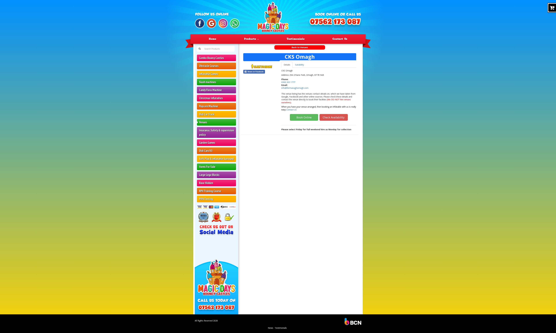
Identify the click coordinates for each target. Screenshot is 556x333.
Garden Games (207, 143)
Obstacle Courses (208, 66)
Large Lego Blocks (209, 175)
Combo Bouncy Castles (211, 58)
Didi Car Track (206, 114)
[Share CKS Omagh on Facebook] (261, 72)
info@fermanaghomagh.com (294, 88)
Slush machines (207, 82)
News (270, 327)
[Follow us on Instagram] (223, 23)
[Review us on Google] (211, 23)
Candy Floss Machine (210, 90)
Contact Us (339, 39)
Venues (203, 122)
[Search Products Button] (200, 49)
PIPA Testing (206, 199)
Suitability (299, 64)
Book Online (304, 117)
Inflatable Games (208, 74)
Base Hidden (206, 183)
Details (287, 64)
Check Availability (333, 117)
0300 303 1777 (288, 82)
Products (250, 39)
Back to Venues (300, 47)
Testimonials (295, 39)
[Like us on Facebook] (200, 23)
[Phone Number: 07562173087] (334, 22)
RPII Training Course (210, 191)
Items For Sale (207, 167)
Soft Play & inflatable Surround (216, 159)
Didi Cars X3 (205, 151)
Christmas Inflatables (211, 98)
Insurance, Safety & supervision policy (216, 132)
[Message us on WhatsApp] (234, 23)
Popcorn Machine (208, 106)
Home (212, 39)
